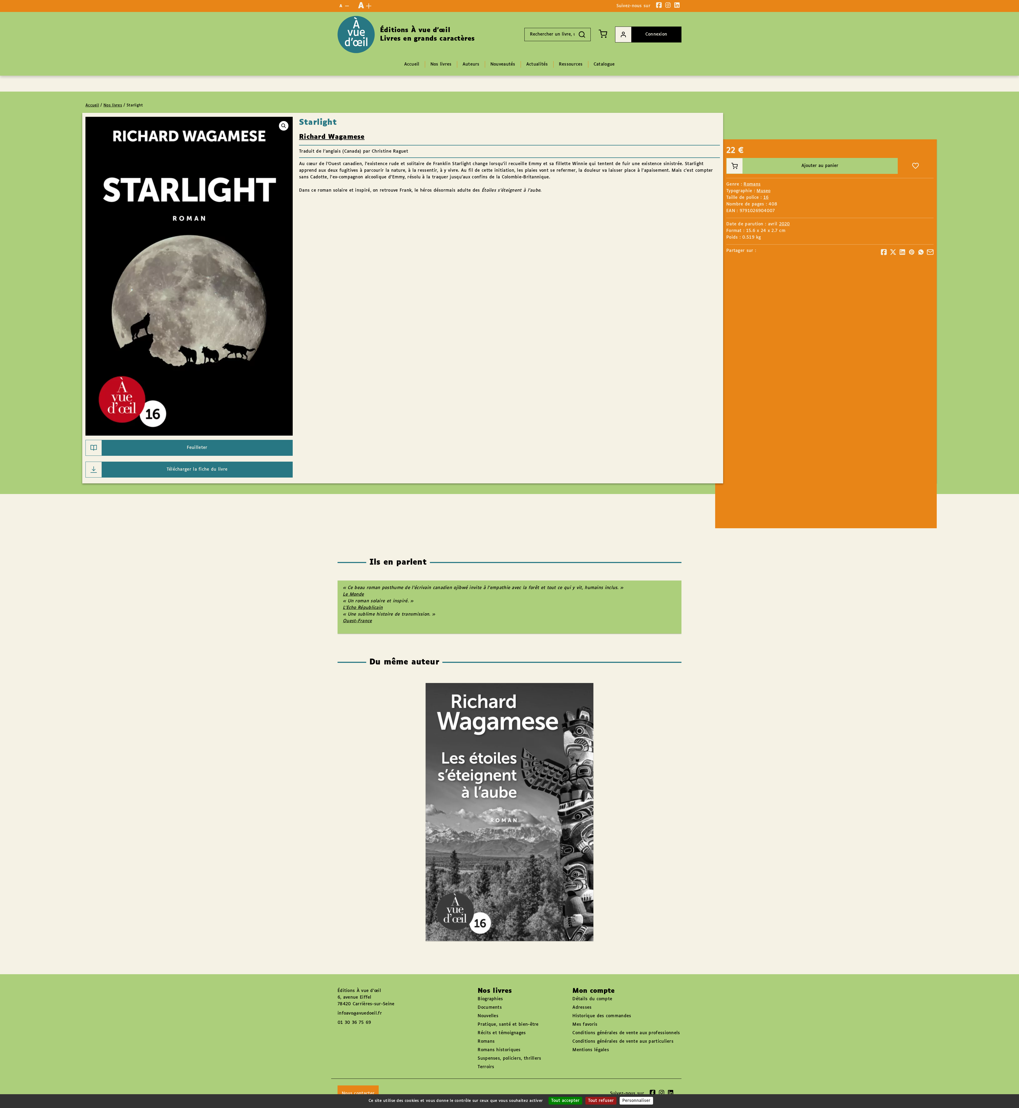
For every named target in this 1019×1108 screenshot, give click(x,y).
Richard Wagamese (332, 137)
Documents (490, 1007)
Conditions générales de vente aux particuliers (622, 1041)
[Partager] (883, 252)
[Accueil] (356, 34)
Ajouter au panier (819, 166)
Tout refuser (601, 1100)
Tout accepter (565, 1100)
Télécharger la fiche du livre (197, 469)
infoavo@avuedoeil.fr (360, 1013)
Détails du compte (592, 999)
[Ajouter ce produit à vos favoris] (915, 166)
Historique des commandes (601, 1016)
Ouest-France (357, 621)
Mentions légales (590, 1050)
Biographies (490, 999)
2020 (784, 224)
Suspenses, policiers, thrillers (509, 1058)
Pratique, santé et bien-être (508, 1024)
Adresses (581, 1007)
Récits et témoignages (502, 1033)
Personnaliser (636, 1100)
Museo (764, 191)
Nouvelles (488, 1016)
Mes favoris (584, 1024)
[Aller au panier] (603, 33)
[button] (283, 126)
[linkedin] (677, 5)
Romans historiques (499, 1050)
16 (766, 197)
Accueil (92, 105)
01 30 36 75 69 (354, 1022)
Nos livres (112, 105)
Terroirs (486, 1067)
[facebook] (659, 5)
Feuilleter (197, 447)
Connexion (656, 34)
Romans (752, 184)
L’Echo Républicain (363, 607)
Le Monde (353, 594)
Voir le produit (517, 827)
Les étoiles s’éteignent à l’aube (504, 797)
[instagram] (668, 5)
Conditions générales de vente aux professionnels (626, 1033)
